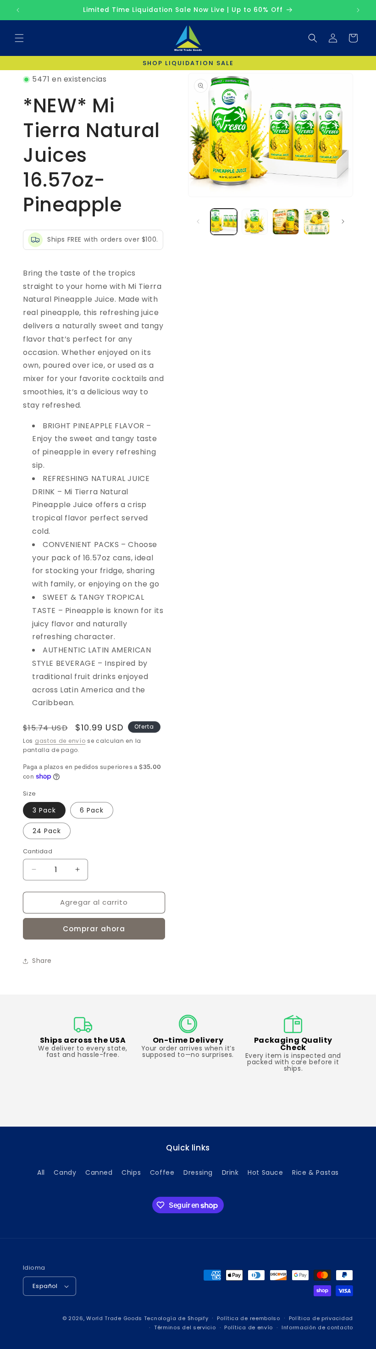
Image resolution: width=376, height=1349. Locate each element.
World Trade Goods (114, 1318)
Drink (230, 1172)
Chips (131, 1172)
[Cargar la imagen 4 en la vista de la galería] (317, 222)
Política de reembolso (248, 1318)
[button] (19, 38)
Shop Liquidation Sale (188, 63)
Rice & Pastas (315, 1172)
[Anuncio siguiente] (358, 10)
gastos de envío (60, 741)
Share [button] (42, 960)
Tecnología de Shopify (176, 1318)
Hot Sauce (265, 1172)
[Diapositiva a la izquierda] (198, 221)
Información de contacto (317, 1327)
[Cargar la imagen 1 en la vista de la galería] (223, 222)
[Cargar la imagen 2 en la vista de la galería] (255, 222)
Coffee (162, 1172)
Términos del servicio (185, 1327)
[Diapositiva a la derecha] (343, 221)
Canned (99, 1172)
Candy (65, 1172)
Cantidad (37, 851)
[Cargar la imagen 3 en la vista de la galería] (285, 222)
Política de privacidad (321, 1318)
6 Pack (92, 810)
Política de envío (248, 1327)
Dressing (198, 1172)
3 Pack (44, 810)
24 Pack (47, 830)
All (41, 1172)
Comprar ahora (94, 929)
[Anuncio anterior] (18, 10)
